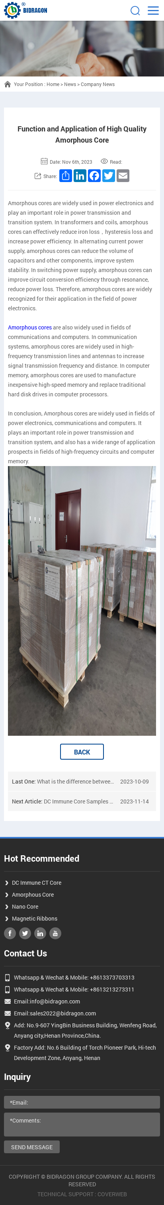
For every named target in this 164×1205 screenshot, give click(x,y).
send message (32, 1147)
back (82, 752)
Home (53, 84)
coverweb (112, 1194)
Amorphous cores (30, 327)
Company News (98, 84)
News (70, 84)
